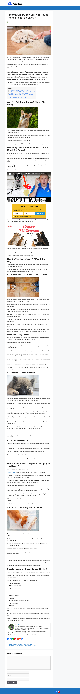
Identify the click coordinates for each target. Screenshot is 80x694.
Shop (24, 8)
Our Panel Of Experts (51, 689)
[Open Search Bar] (72, 8)
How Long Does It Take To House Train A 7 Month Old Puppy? (22, 91)
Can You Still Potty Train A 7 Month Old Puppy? (19, 90)
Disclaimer (71, 689)
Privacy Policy (65, 689)
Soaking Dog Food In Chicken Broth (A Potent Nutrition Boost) (20, 644)
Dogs (13, 8)
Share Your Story (37, 8)
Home (8, 8)
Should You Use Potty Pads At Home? (17, 95)
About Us (44, 689)
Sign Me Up (40, 213)
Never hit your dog (11, 472)
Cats (19, 8)
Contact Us (59, 689)
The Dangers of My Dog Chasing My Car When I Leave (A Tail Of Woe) (22, 645)
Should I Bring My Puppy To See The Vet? (18, 97)
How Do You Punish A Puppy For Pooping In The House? (21, 94)
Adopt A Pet (30, 8)
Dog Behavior (11, 642)
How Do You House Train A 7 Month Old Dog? (18, 93)
